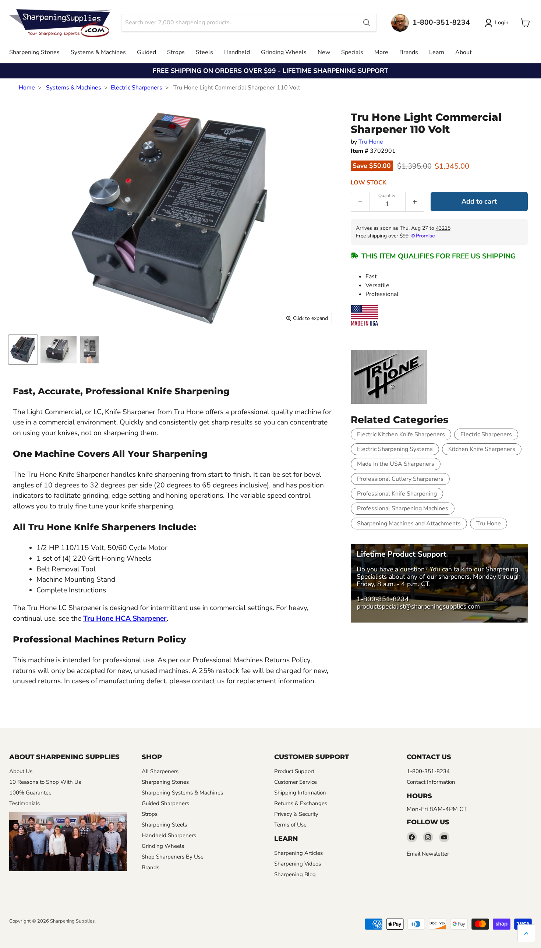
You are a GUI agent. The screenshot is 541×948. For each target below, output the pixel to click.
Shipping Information (300, 792)
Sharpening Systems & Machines (182, 792)
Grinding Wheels (284, 52)
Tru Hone (370, 142)
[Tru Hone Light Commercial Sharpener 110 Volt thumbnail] (23, 349)
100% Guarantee (30, 792)
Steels (204, 52)
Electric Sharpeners (136, 88)
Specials (352, 52)
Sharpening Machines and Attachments (409, 523)
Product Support (294, 771)
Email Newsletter (428, 853)
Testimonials (24, 803)
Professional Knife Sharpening (397, 494)
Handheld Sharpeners (169, 835)
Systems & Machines (98, 52)
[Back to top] (526, 933)
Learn (436, 52)
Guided (146, 52)
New (324, 52)
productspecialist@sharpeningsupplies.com (418, 606)
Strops (176, 52)
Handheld (237, 52)
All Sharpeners (160, 771)
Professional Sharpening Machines (402, 508)
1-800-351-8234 (383, 599)
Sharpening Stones (34, 52)
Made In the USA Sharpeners (395, 464)
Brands (408, 52)
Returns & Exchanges (300, 803)
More (381, 52)
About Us (20, 771)
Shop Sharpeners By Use (173, 856)
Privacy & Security (296, 814)
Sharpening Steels (164, 824)
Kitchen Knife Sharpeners (481, 449)
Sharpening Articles (298, 853)
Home (27, 88)
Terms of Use (290, 824)
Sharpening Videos (297, 863)
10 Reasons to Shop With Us (45, 782)
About (463, 52)
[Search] (366, 22)
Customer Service (295, 782)
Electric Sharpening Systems (395, 449)
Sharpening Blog (295, 874)
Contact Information (431, 782)
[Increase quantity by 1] (415, 202)
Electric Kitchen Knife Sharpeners (401, 434)
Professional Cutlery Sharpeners (400, 479)
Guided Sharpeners (165, 803)
